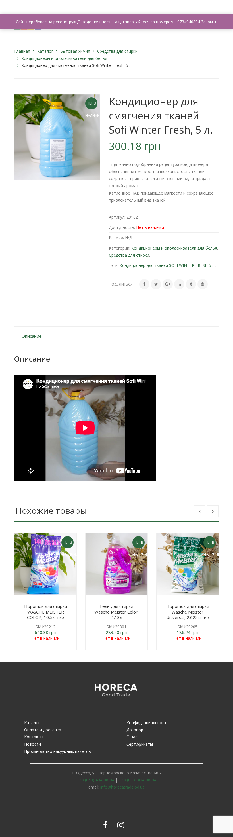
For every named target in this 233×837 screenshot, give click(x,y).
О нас (131, 736)
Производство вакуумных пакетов (57, 751)
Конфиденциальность (147, 722)
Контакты (33, 736)
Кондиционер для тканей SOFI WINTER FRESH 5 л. (167, 265)
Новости (32, 744)
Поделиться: (121, 284)
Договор (134, 729)
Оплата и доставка (42, 729)
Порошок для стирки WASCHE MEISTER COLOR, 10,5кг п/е (45, 611)
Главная (22, 51)
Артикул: (117, 217)
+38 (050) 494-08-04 (95, 780)
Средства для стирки (117, 51)
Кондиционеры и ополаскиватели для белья (64, 58)
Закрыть (209, 21)
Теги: (113, 265)
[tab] (116, 336)
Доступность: (122, 227)
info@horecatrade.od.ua (122, 787)
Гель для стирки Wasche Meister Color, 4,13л (116, 611)
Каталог (45, 51)
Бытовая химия (75, 51)
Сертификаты (139, 744)
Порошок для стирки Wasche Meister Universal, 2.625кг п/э (187, 611)
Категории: (119, 248)
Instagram (120, 825)
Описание (32, 336)
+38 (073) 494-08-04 (137, 780)
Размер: (116, 237)
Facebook (105, 825)
